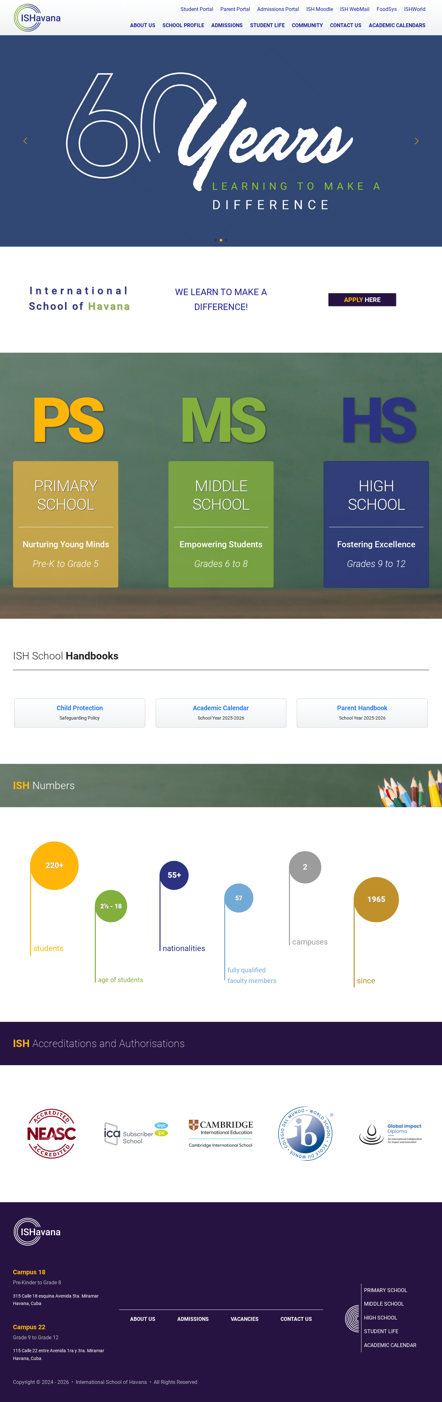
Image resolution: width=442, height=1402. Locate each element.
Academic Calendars (397, 25)
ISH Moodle (319, 9)
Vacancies (245, 1319)
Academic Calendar (390, 1345)
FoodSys (387, 9)
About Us (142, 25)
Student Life (267, 25)
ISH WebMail (355, 9)
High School (376, 495)
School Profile (183, 25)
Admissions (227, 25)
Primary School (65, 495)
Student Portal (197, 9)
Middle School (221, 495)
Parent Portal (235, 9)
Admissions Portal (278, 9)
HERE (362, 300)
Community (307, 25)
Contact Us (345, 25)
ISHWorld (414, 9)
